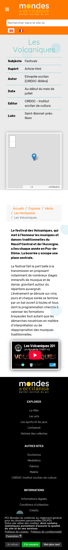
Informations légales (34, 499)
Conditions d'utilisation (34, 504)
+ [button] (12, 138)
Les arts (34, 416)
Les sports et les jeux (34, 422)
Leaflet (27, 186)
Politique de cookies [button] (17, 531)
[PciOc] (34, 386)
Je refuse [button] (12, 544)
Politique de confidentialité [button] (46, 531)
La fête (34, 410)
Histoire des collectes (34, 433)
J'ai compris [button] (31, 544)
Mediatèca (34, 460)
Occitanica (34, 454)
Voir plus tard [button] (52, 544)
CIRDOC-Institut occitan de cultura (34, 477)
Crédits (34, 510)
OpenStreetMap (41, 186)
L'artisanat (34, 427)
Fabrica (34, 466)
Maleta (34, 472)
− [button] (12, 144)
